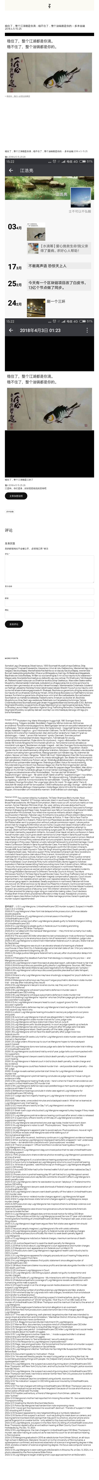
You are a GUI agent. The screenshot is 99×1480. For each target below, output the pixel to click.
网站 (7, 610)
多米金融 (10, 511)
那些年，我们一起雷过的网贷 (18, 96)
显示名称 (8, 586)
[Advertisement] (49, 122)
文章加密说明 (16, 495)
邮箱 (7, 598)
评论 (7, 554)
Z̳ (49, 5)
